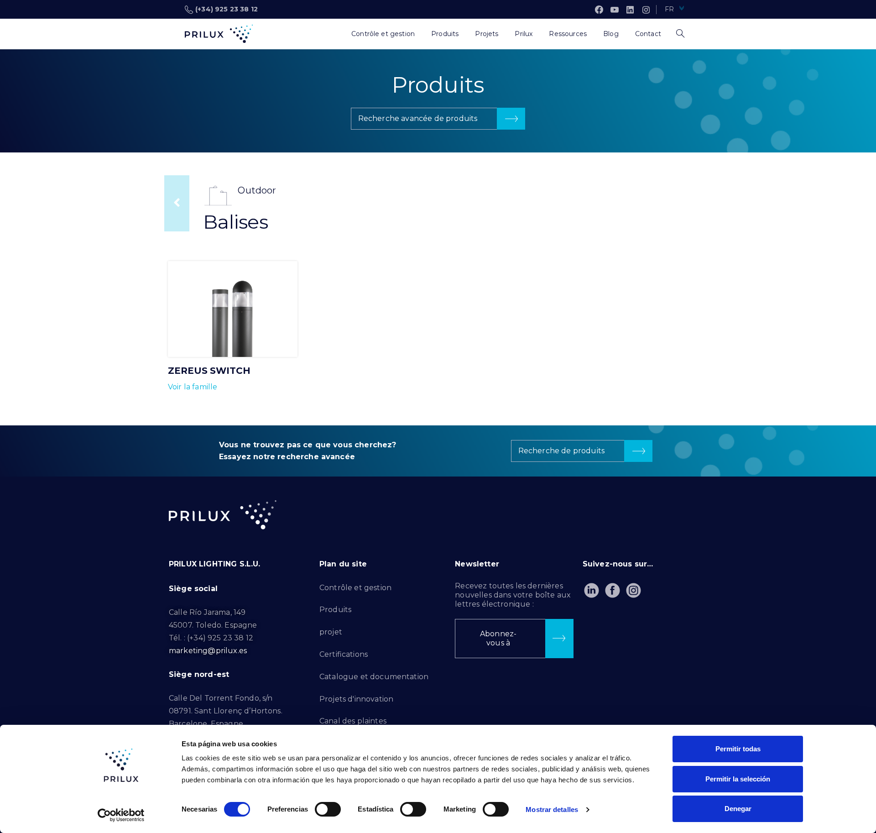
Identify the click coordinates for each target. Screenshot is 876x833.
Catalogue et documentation (373, 676)
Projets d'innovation (356, 699)
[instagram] (646, 9)
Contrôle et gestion (355, 587)
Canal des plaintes (352, 721)
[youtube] (614, 9)
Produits (335, 609)
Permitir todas (738, 749)
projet (330, 632)
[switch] (328, 809)
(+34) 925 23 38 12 (226, 9)
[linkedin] (630, 9)
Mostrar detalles (552, 809)
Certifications (343, 654)
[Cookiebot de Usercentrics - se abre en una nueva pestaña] (121, 815)
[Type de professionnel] (335, 33)
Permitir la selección (737, 779)
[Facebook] (599, 9)
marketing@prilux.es (208, 650)
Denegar (738, 808)
